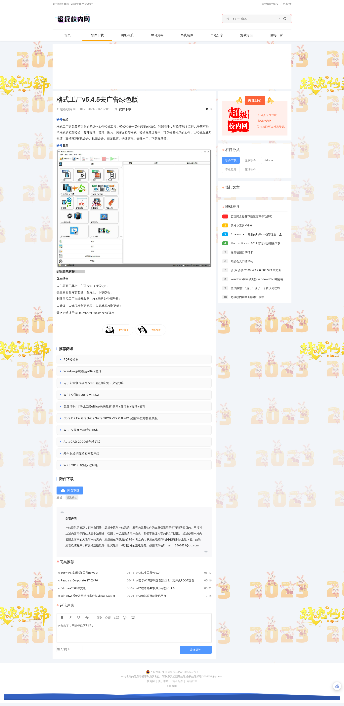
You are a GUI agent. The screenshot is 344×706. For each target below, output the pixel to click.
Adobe (268, 160)
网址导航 (127, 35)
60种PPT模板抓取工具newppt (79, 572)
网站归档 (192, 681)
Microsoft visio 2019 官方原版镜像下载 (252, 243)
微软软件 (250, 160)
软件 (60, 119)
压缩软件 (250, 169)
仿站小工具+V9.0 (148, 572)
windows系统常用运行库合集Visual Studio (88, 596)
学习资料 (157, 35)
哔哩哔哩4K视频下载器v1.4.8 (156, 588)
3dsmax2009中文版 (73, 588)
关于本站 (163, 681)
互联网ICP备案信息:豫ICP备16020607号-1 (174, 672)
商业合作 (177, 681)
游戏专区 (246, 35)
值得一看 (276, 35)
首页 (67, 35)
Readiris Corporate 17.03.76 (79, 580)
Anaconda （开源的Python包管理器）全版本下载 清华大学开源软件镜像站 (274, 234)
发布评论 (195, 649)
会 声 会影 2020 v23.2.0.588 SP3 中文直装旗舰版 (258, 270)
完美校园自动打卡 (238, 252)
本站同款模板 (270, 4)
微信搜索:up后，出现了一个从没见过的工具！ (256, 288)
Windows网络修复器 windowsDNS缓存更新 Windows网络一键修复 (270, 279)
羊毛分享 (216, 35)
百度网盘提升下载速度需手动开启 (248, 216)
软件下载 (97, 35)
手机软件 (230, 169)
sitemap (172, 685)
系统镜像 (187, 35)
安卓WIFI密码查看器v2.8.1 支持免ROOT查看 (166, 580)
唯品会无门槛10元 (238, 261)
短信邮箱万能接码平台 (152, 596)
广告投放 (285, 4)
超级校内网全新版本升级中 (244, 297)
